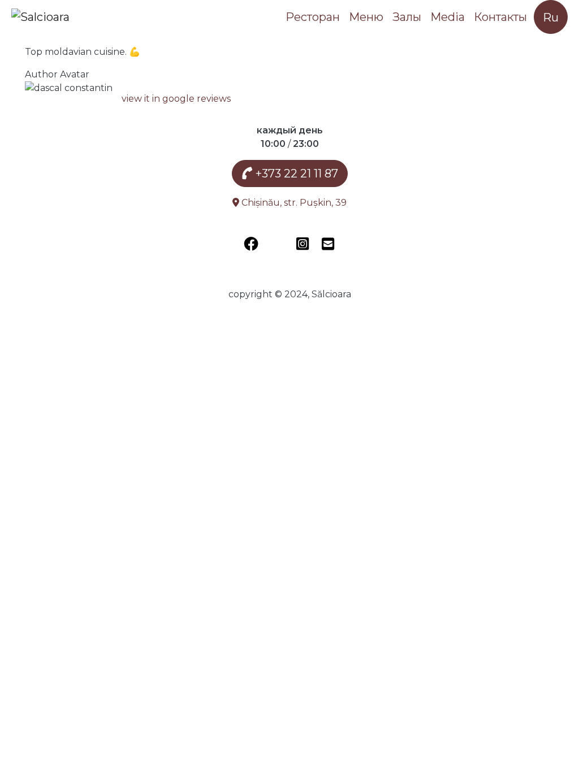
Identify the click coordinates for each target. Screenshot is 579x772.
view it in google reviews (176, 98)
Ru (551, 17)
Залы (406, 17)
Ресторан (313, 17)
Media (447, 17)
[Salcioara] (40, 17)
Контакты (500, 17)
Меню (366, 17)
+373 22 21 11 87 (295, 173)
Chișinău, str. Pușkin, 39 (293, 202)
